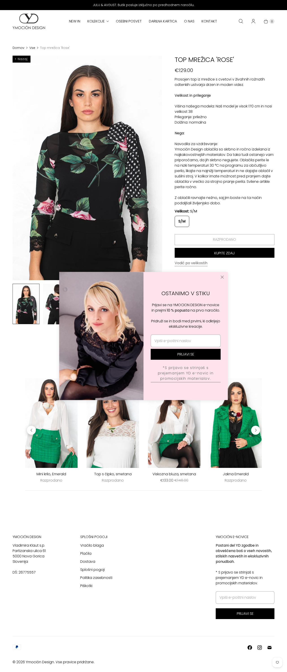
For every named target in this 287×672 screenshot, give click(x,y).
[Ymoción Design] (29, 21)
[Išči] (241, 21)
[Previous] (31, 430)
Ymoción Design (40, 662)
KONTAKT (209, 21)
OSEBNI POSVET (129, 21)
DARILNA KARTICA (163, 21)
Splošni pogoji (92, 569)
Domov (18, 48)
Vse (32, 48)
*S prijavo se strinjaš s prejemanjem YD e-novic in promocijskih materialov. (186, 373)
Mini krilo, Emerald (51, 474)
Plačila (85, 553)
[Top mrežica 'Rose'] (87, 168)
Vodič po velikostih (191, 263)
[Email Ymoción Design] (269, 648)
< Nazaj (21, 59)
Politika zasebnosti (96, 577)
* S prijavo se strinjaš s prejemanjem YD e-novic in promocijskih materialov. (239, 578)
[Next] (255, 430)
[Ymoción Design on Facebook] (250, 648)
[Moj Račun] (253, 21)
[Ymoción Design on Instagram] (260, 648)
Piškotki (86, 585)
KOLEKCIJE (96, 21)
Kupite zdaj (224, 253)
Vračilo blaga (92, 545)
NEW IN (74, 21)
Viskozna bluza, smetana (174, 474)
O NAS (189, 21)
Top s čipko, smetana (113, 474)
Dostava (87, 561)
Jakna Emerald (236, 474)
